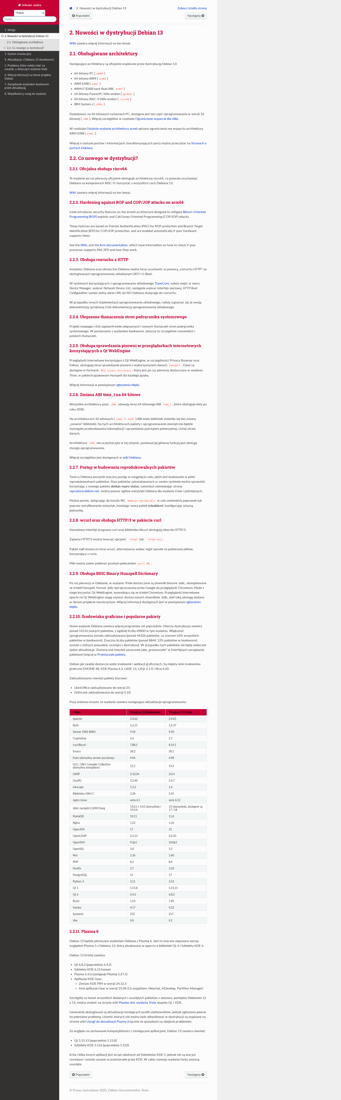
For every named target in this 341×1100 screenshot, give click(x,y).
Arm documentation (113, 245)
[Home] (70, 8)
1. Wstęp (10, 30)
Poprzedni (82, 15)
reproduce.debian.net (84, 491)
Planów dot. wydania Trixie (137, 1002)
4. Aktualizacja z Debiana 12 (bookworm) (29, 59)
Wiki (72, 43)
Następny (194, 15)
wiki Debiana (132, 457)
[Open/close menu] (2, 36)
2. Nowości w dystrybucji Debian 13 (26, 36)
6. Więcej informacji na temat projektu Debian (28, 76)
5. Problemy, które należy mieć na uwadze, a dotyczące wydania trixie (26, 67)
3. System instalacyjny (18, 53)
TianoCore (162, 283)
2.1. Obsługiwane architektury (25, 42)
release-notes (31, 5)
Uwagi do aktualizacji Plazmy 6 (107, 1021)
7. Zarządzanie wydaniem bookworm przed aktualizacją (27, 86)
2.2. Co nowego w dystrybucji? (25, 48)
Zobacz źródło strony (192, 8)
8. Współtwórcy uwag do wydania (25, 93)
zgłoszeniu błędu (127, 385)
